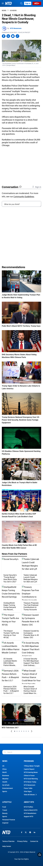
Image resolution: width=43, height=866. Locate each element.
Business (5, 775)
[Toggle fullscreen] (34, 723)
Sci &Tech (5, 785)
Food (4, 807)
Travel (4, 810)
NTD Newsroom (15, 28)
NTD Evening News (31, 772)
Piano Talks (28, 788)
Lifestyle (6, 802)
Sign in (27, 3)
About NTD (29, 802)
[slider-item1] (14, 731)
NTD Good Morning (31, 779)
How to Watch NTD (30, 810)
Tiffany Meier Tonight (32, 766)
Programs (29, 761)
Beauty (4, 813)
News (4, 10)
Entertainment (7, 788)
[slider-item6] (26, 731)
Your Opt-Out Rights (21, 859)
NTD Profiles (28, 807)
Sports (4, 791)
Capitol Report (29, 769)
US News (13, 10)
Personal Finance (8, 820)
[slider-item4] (21, 731)
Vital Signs (28, 791)
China (4, 769)
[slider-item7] (28, 731)
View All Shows (29, 795)
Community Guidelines (23, 196)
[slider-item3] (19, 731)
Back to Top (39, 854)
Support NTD (28, 816)
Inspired (5, 823)
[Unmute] (38, 716)
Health (4, 782)
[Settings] (38, 723)
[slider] (21, 720)
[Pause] (5, 723)
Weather (5, 779)
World (4, 772)
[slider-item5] (23, 731)
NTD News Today (30, 782)
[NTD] (6, 832)
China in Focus (29, 775)
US (3, 766)
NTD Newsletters (30, 813)
